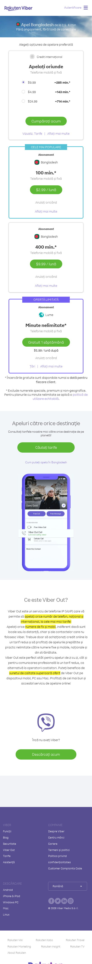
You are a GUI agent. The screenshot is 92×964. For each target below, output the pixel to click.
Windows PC (10, 902)
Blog (6, 837)
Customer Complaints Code (65, 868)
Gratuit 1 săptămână (46, 342)
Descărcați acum (46, 754)
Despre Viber (56, 831)
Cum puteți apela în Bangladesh (46, 462)
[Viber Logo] (18, 8)
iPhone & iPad (11, 896)
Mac (6, 908)
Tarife (6, 856)
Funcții (7, 831)
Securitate (9, 843)
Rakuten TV (77, 946)
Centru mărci (56, 837)
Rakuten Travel (75, 940)
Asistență (9, 862)
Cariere (52, 843)
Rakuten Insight (50, 946)
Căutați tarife (46, 447)
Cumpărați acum (46, 121)
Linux (6, 914)
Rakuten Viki (15, 940)
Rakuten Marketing (19, 946)
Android (8, 889)
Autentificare (72, 7)
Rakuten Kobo (44, 940)
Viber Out (9, 850)
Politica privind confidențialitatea (59, 859)
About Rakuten (16, 952)
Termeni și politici (59, 850)
